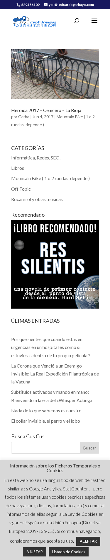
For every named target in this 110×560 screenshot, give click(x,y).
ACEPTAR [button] (88, 541)
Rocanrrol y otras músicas (37, 199)
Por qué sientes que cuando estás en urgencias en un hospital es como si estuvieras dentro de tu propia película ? (50, 347)
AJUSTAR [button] (34, 551)
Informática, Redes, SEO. (35, 157)
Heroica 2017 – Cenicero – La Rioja (46, 110)
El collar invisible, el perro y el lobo (45, 421)
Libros (17, 168)
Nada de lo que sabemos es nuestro (46, 410)
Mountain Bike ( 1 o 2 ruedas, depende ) (50, 178)
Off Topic (21, 189)
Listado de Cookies (68, 551)
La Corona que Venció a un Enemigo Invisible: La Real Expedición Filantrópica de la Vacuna (55, 373)
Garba (23, 116)
